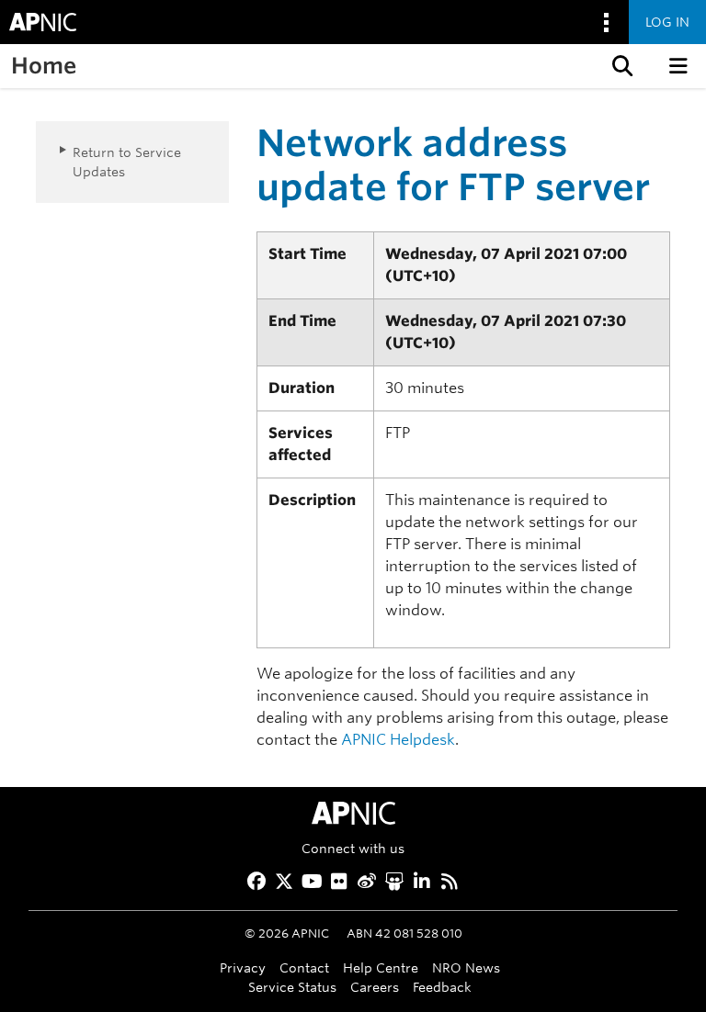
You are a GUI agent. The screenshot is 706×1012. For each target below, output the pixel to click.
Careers (374, 987)
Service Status (292, 987)
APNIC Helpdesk (398, 739)
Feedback (442, 987)
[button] (620, 66)
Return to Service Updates (127, 161)
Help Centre (380, 967)
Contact (304, 967)
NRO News (466, 967)
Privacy (243, 967)
